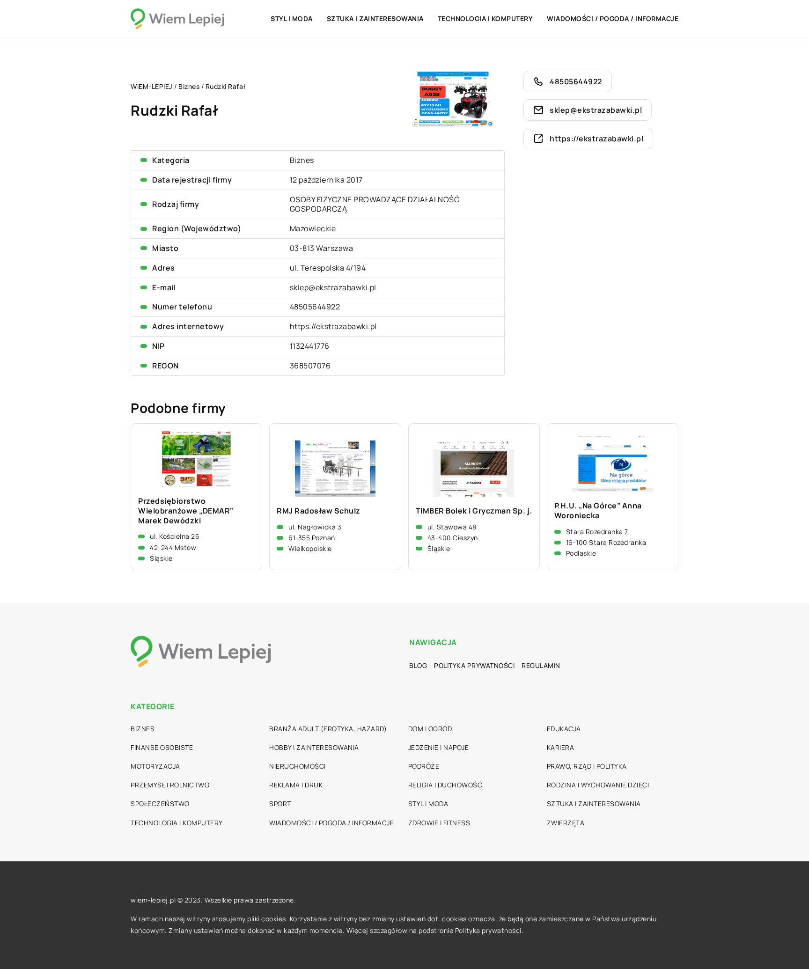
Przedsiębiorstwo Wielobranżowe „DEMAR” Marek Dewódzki (186, 510)
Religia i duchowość (445, 784)
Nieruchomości (297, 766)
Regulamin (541, 665)
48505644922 (315, 306)
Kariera (560, 747)
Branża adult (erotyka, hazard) (328, 728)
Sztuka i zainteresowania (375, 18)
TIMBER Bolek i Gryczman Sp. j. (474, 511)
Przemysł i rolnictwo (170, 784)
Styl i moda (292, 18)
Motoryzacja (155, 766)
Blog (418, 665)
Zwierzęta (566, 822)
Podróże (424, 766)
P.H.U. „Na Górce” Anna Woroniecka (598, 511)
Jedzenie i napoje (438, 747)
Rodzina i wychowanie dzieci (598, 784)
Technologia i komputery (485, 18)
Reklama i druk (296, 784)
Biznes (302, 160)
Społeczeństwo (160, 803)
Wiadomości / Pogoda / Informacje (612, 18)
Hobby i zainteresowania (314, 747)
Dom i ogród (430, 728)
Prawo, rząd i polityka (587, 766)
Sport (280, 803)
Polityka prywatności (474, 665)
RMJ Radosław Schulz (318, 511)
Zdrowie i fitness (439, 822)
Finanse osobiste (162, 747)
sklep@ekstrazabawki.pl (333, 287)
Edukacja (564, 728)
